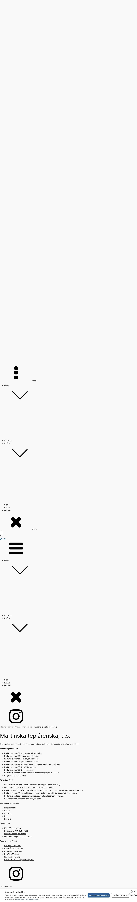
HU (4, 539)
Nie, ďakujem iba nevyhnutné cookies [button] (121, 895)
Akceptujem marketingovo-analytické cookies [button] (99, 895)
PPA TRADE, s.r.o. (11, 854)
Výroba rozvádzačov (12, 492)
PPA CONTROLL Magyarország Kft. (19, 860)
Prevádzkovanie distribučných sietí (19, 498)
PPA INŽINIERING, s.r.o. (14, 848)
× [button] (134, 891)
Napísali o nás (10, 430)
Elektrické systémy (12, 485)
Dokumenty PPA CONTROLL (16, 437)
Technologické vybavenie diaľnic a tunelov (22, 488)
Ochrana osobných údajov (15, 444)
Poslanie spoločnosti (13, 420)
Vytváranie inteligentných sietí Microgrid (21, 482)
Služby (7, 443)
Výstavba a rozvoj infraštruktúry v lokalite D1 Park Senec (28, 508)
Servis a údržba (10, 512)
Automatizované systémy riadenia (18, 478)
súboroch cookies (21, 899)
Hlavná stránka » (7, 727)
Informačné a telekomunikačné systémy (21, 495)
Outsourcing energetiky (14, 505)
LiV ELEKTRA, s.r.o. (12, 857)
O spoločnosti (10, 417)
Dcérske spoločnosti (13, 424)
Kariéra (7, 811)
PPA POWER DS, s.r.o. (13, 851)
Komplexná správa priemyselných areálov (21, 502)
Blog (6, 816)
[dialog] (68, 895)
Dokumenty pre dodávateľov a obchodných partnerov (26, 440)
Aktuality (8, 813)
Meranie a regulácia (12, 475)
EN (1, 539)
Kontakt (7, 819)
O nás (6, 385)
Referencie (8, 427)
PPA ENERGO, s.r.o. (12, 846)
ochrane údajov (33, 899)
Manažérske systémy (13, 434)
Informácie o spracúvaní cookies (17, 447)
